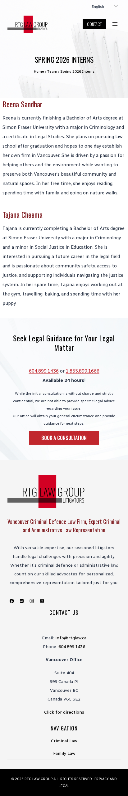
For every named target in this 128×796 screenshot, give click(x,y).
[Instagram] (31, 601)
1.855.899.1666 (82, 371)
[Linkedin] (21, 601)
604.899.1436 (44, 371)
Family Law (64, 753)
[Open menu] (115, 24)
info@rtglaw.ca (70, 638)
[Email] (42, 601)
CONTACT (94, 24)
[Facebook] (11, 601)
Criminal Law (64, 741)
